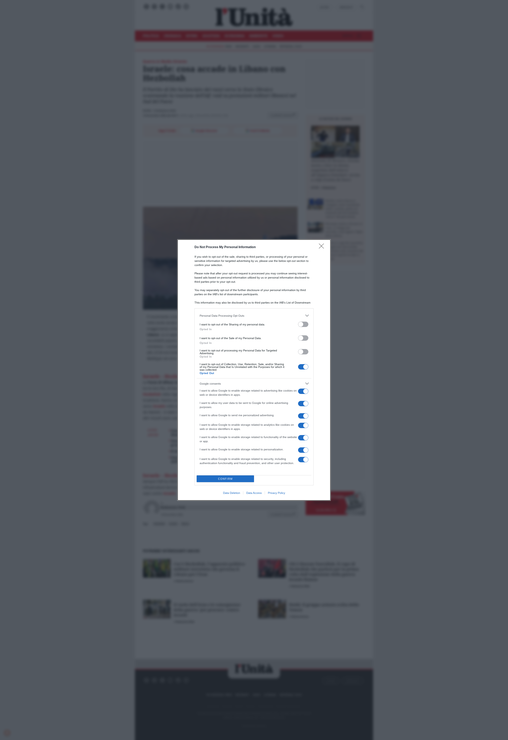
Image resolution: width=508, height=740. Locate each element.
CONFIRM (225, 478)
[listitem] (254, 315)
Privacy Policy (276, 492)
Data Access (254, 492)
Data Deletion (231, 492)
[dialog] (254, 370)
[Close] (322, 247)
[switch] (303, 324)
